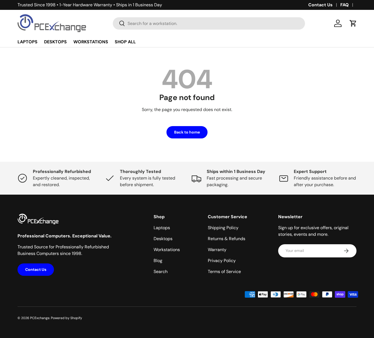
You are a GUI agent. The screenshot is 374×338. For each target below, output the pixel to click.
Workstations (167, 249)
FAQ (344, 5)
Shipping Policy (223, 228)
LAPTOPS (28, 42)
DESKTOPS (55, 42)
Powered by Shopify (66, 318)
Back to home (187, 132)
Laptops (162, 228)
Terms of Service (224, 271)
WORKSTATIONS (90, 42)
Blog (158, 260)
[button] (353, 23)
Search (161, 271)
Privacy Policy (222, 260)
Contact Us (320, 5)
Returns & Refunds (226, 239)
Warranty (217, 249)
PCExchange (40, 318)
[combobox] (209, 23)
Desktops (163, 239)
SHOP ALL (125, 42)
